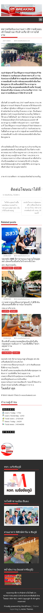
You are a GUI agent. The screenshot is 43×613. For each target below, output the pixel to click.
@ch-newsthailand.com (22, 41)
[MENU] (40, 19)
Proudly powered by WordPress (17, 606)
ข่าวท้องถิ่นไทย (7, 195)
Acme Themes (27, 609)
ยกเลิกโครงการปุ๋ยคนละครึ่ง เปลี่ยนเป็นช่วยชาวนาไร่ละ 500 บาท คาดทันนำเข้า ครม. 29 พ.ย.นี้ (32, 207)
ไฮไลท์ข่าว (16, 195)
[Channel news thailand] (21, 15)
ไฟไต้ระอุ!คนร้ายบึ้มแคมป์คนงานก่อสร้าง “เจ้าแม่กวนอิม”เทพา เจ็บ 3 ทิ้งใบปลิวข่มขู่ (11, 206)
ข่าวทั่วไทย (5, 311)
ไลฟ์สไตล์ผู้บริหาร (7, 268)
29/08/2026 (7, 256)
